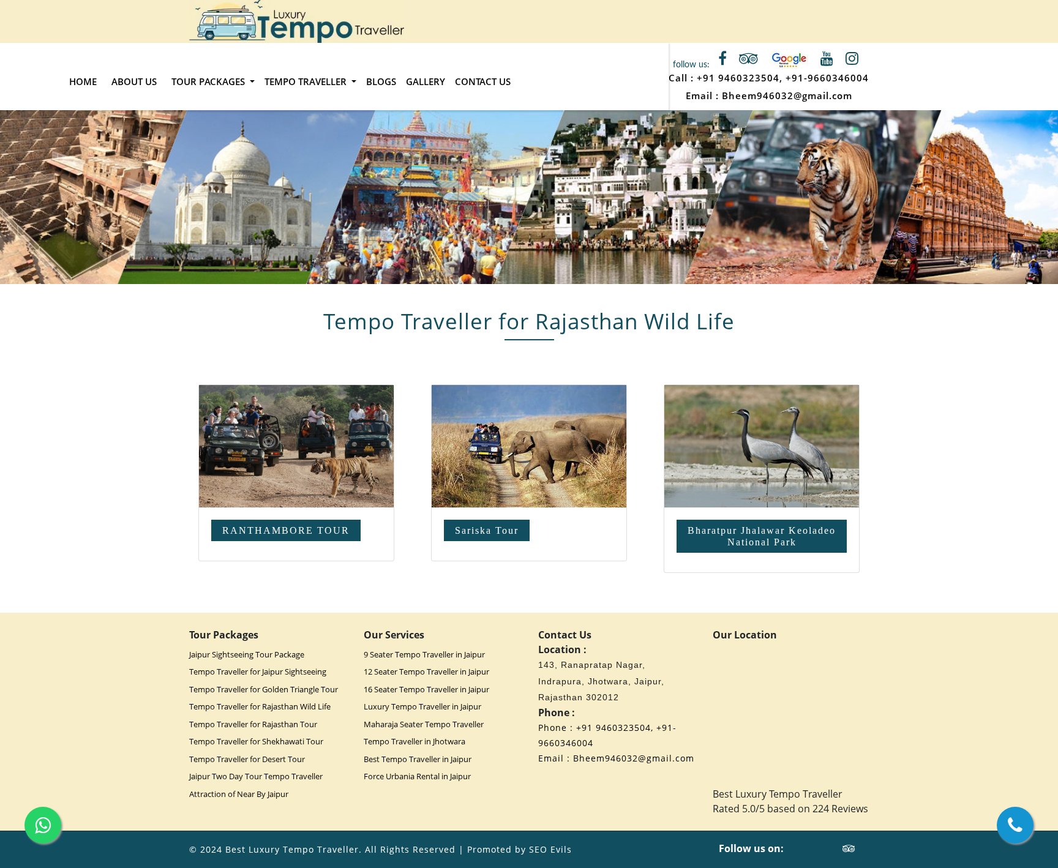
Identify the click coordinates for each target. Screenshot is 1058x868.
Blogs (381, 81)
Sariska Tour (487, 530)
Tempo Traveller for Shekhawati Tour (256, 741)
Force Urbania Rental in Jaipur (417, 776)
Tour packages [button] (209, 81)
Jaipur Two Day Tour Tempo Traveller (256, 776)
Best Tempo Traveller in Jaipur (417, 759)
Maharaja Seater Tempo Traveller (424, 724)
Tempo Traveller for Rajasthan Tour (253, 724)
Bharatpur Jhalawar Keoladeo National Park (762, 536)
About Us (134, 81)
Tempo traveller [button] (306, 81)
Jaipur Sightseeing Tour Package (246, 654)
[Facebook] (809, 848)
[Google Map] (789, 60)
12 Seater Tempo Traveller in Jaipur (426, 671)
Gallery (425, 81)
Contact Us (483, 81)
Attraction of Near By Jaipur (238, 793)
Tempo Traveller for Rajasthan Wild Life (260, 706)
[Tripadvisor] (848, 848)
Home (83, 81)
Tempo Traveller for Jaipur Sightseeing (257, 671)
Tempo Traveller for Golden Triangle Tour (263, 689)
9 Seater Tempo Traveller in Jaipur (424, 654)
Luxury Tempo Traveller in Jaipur (422, 706)
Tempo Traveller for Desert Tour (247, 759)
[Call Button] (1015, 825)
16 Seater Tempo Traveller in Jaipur (426, 689)
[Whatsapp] (42, 825)
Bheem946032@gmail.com (787, 95)
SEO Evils (550, 849)
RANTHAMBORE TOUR (286, 530)
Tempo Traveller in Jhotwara (414, 741)
